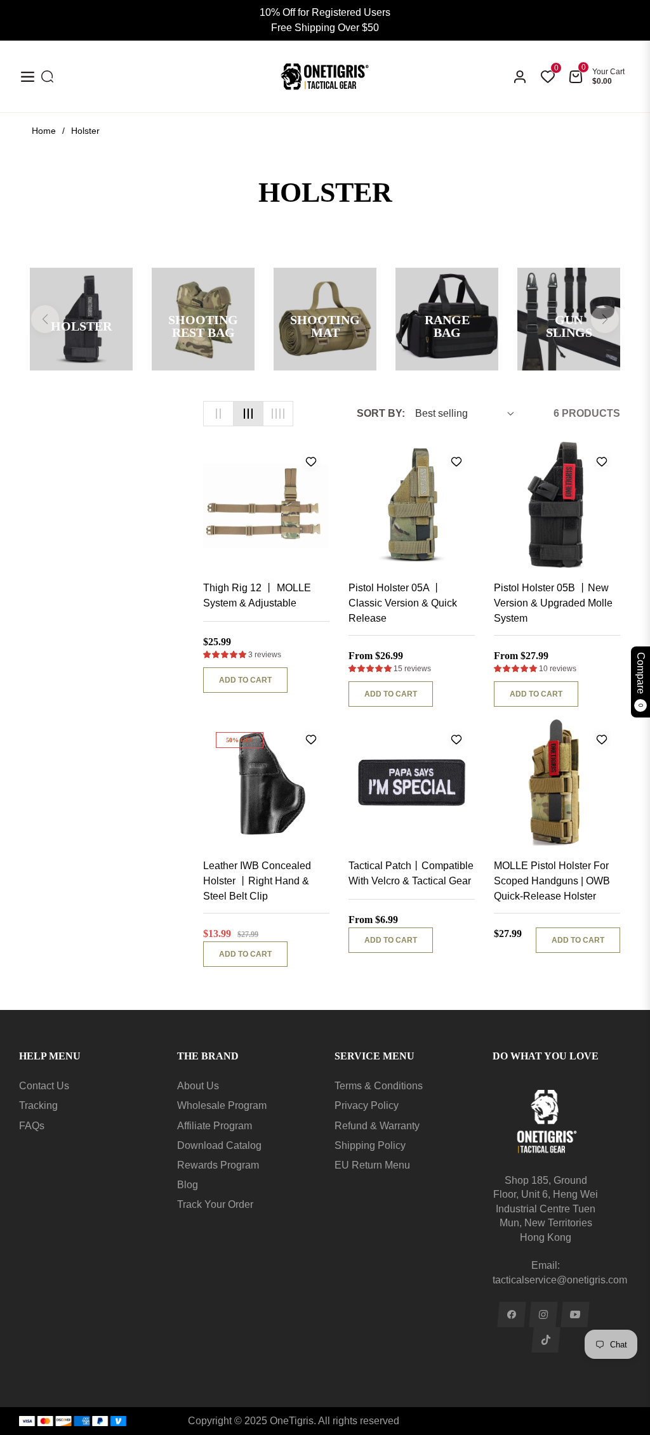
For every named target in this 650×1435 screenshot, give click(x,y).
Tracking (38, 1105)
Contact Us (44, 1085)
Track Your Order (215, 1204)
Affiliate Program (214, 1125)
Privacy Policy (367, 1105)
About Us (198, 1085)
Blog (187, 1184)
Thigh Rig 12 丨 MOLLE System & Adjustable (257, 595)
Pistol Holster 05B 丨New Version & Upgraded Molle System (553, 603)
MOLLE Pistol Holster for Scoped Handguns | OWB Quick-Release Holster (552, 880)
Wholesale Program (222, 1105)
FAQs (31, 1125)
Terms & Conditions (379, 1085)
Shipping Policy (370, 1145)
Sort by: (381, 413)
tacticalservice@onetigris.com (560, 1279)
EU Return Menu (372, 1165)
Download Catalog (219, 1145)
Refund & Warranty (377, 1125)
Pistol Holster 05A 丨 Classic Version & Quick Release (402, 603)
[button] (225, 654)
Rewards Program (218, 1165)
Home (44, 131)
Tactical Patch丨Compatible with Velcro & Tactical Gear (411, 873)
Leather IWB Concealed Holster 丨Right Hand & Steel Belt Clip (257, 880)
